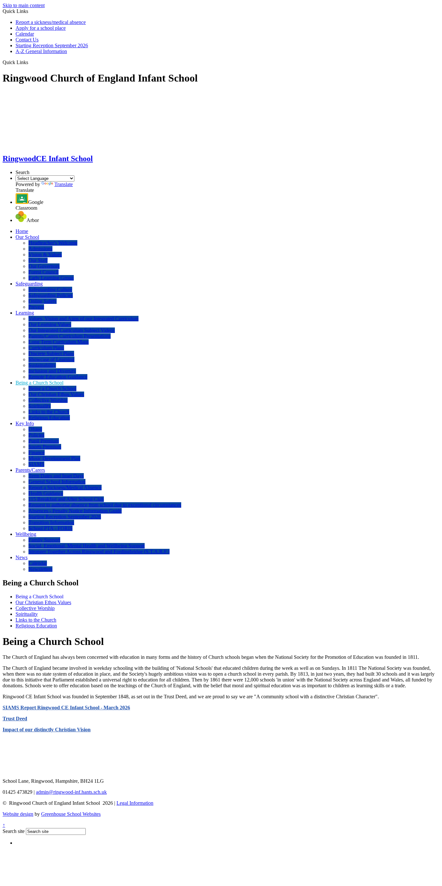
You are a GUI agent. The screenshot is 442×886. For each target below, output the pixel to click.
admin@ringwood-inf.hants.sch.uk (71, 792)
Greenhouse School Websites (71, 814)
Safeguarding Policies (50, 295)
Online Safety (42, 301)
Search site (14, 831)
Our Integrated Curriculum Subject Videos (71, 330)
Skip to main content (24, 5)
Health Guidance (45, 493)
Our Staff (38, 260)
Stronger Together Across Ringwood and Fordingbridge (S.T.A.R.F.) (99, 551)
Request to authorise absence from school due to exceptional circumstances (104, 505)
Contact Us (27, 39)
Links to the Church (48, 412)
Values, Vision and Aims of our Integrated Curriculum (83, 318)
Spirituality (39, 406)
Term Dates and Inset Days (56, 476)
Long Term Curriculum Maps (58, 342)
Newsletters (40, 569)
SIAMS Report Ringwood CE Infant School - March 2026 (66, 707)
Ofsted (35, 429)
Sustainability (42, 365)
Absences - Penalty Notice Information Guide (75, 511)
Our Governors (44, 266)
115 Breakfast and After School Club (66, 499)
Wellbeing (26, 534)
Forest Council (43, 272)
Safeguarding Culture (50, 289)
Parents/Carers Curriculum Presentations (69, 336)
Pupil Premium (43, 441)
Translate (63, 184)
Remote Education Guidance (57, 377)
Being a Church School (39, 382)
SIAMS (36, 464)
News (22, 557)
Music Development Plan (54, 458)
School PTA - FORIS (50, 528)
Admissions (40, 248)
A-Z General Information (41, 51)
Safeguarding (29, 283)
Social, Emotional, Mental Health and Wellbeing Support (86, 545)
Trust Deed (15, 718)
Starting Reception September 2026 (52, 45)
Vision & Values (45, 254)
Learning (25, 313)
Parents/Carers (30, 470)
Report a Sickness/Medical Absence (65, 487)
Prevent (36, 307)
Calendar (25, 34)
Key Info (25, 423)
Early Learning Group (51, 278)
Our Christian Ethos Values (56, 394)
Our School (27, 237)
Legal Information (134, 803)
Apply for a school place (41, 28)
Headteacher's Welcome (52, 243)
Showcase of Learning (51, 359)
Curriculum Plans (46, 347)
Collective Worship (48, 400)
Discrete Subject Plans (51, 353)
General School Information (56, 481)
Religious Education (49, 417)
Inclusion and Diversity (52, 371)
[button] (30, 62)
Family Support (44, 540)
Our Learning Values (49, 324)
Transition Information (51, 522)
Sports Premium (44, 446)
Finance (36, 452)
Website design (18, 814)
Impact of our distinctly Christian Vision (47, 729)
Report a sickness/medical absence (51, 22)
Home (22, 231)
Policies (36, 435)
